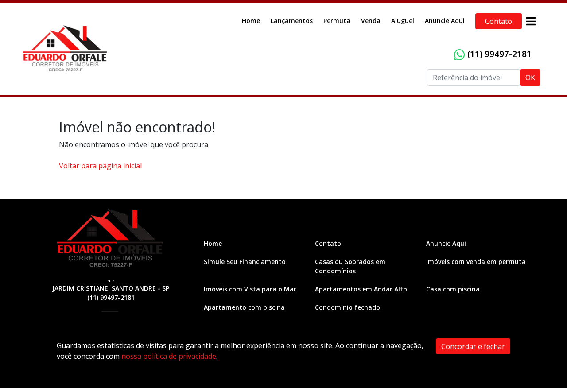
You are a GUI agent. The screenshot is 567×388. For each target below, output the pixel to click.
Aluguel (402, 20)
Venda (371, 20)
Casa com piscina (453, 289)
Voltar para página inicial (100, 166)
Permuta (336, 20)
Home (251, 20)
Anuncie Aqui (445, 20)
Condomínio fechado (347, 307)
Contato (498, 21)
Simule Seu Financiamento (245, 261)
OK (530, 77)
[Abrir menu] (530, 21)
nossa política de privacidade (168, 356)
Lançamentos (292, 20)
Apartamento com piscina (244, 307)
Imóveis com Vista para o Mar (250, 289)
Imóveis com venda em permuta (476, 261)
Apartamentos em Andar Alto (361, 289)
